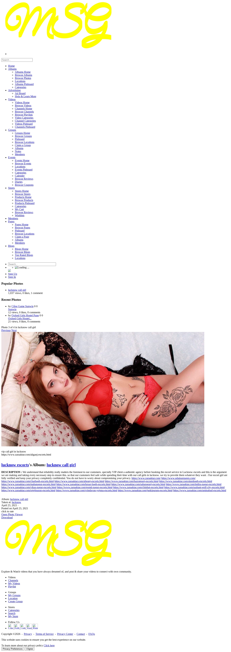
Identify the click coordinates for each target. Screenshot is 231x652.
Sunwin (12, 309)
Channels (13, 580)
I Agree (29, 649)
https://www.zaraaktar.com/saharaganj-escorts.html (138, 484)
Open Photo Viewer (12, 514)
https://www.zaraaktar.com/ (146, 478)
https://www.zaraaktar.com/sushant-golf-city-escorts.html (194, 487)
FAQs (91, 634)
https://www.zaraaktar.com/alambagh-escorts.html (185, 481)
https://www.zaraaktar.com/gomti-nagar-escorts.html (84, 487)
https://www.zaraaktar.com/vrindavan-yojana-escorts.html (86, 490)
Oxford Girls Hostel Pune (25, 315)
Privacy (28, 634)
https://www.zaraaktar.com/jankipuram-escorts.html (145, 490)
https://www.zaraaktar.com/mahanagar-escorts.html (28, 484)
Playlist (12, 586)
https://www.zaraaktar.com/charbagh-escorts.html (27, 481)
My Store (13, 616)
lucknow (16, 502)
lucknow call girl (17, 290)
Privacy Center (65, 634)
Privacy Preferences (13, 649)
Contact (81, 634)
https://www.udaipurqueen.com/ (178, 478)
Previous (6, 330)
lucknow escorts (15, 465)
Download (7, 517)
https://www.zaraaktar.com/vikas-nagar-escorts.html (28, 487)
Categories (13, 610)
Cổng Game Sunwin (22, 306)
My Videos (14, 583)
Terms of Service (45, 634)
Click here (49, 645)
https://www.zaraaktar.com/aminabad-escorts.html (199, 490)
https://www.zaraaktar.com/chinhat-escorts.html (138, 487)
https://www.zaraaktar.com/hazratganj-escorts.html (131, 481)
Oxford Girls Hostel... (19, 318)
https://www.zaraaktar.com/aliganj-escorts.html (79, 481)
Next (14, 330)
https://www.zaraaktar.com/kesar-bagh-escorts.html (83, 484)
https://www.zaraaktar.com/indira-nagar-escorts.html (193, 484)
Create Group (15, 601)
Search (11, 613)
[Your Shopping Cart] (9, 270)
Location (13, 598)
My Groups (14, 595)
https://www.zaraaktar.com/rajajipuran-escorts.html (28, 490)
